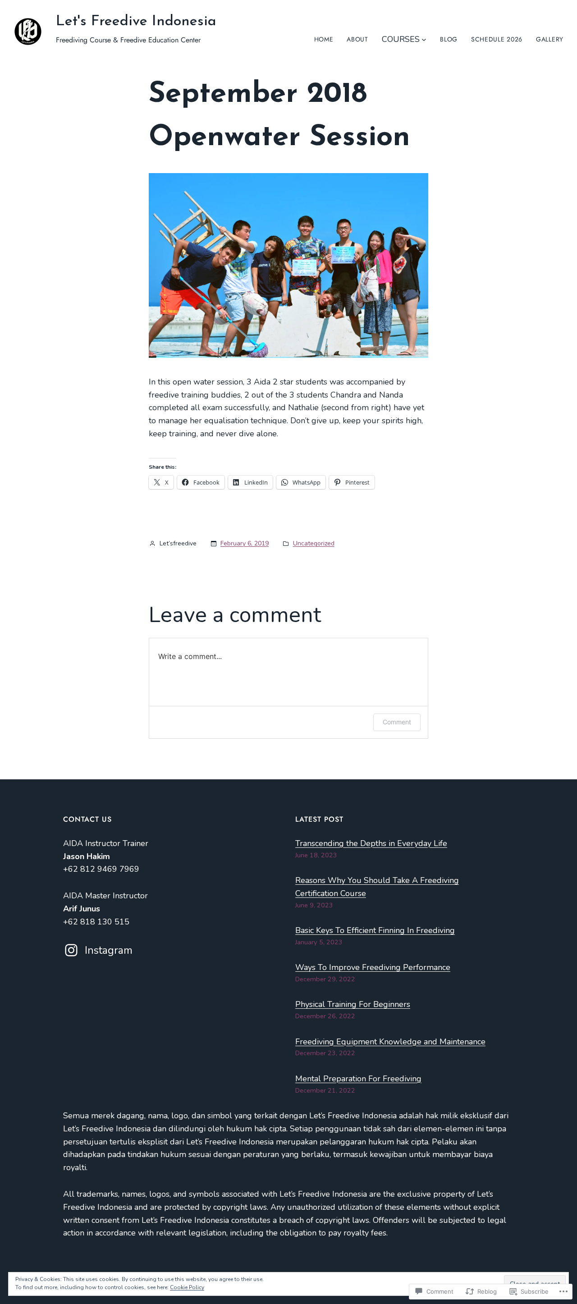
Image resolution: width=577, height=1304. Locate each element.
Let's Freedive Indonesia (136, 21)
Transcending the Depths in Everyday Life (371, 843)
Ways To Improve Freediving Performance (372, 967)
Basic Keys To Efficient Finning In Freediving (375, 930)
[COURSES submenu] (423, 39)
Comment (397, 722)
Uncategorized (313, 543)
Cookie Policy (187, 1287)
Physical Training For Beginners (352, 1004)
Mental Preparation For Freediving (358, 1078)
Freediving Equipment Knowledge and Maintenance (390, 1041)
